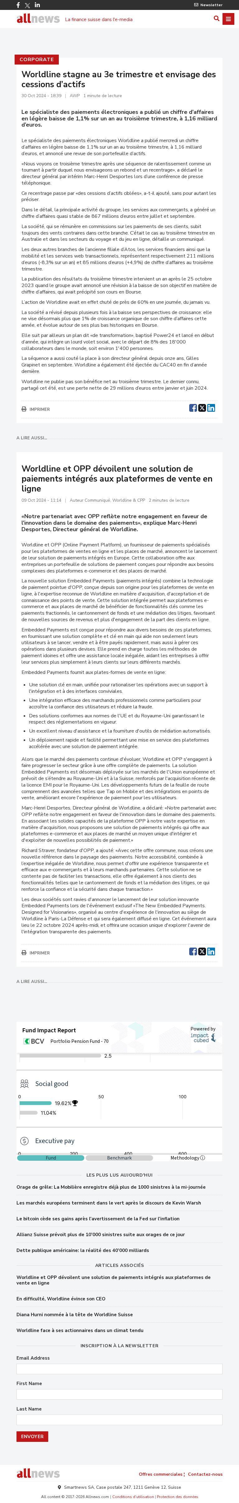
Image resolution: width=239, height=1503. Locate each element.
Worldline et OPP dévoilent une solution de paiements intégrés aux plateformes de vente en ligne (113, 1280)
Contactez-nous (205, 1474)
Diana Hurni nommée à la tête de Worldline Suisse (74, 1314)
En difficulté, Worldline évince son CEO (60, 1299)
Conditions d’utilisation (133, 1496)
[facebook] (193, 407)
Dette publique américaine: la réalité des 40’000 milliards (82, 1250)
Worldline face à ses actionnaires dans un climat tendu (79, 1330)
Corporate (37, 59)
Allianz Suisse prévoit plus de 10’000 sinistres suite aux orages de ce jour (100, 1234)
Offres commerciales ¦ (162, 1474)
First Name (29, 1384)
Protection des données (177, 1496)
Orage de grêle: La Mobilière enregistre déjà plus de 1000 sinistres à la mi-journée (111, 1187)
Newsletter (211, 4)
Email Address (33, 1358)
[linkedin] (211, 407)
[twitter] (202, 407)
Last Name (29, 1409)
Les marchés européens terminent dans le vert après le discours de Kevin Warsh (108, 1203)
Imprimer (40, 409)
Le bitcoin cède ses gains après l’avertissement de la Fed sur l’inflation (98, 1219)
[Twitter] (27, 5)
